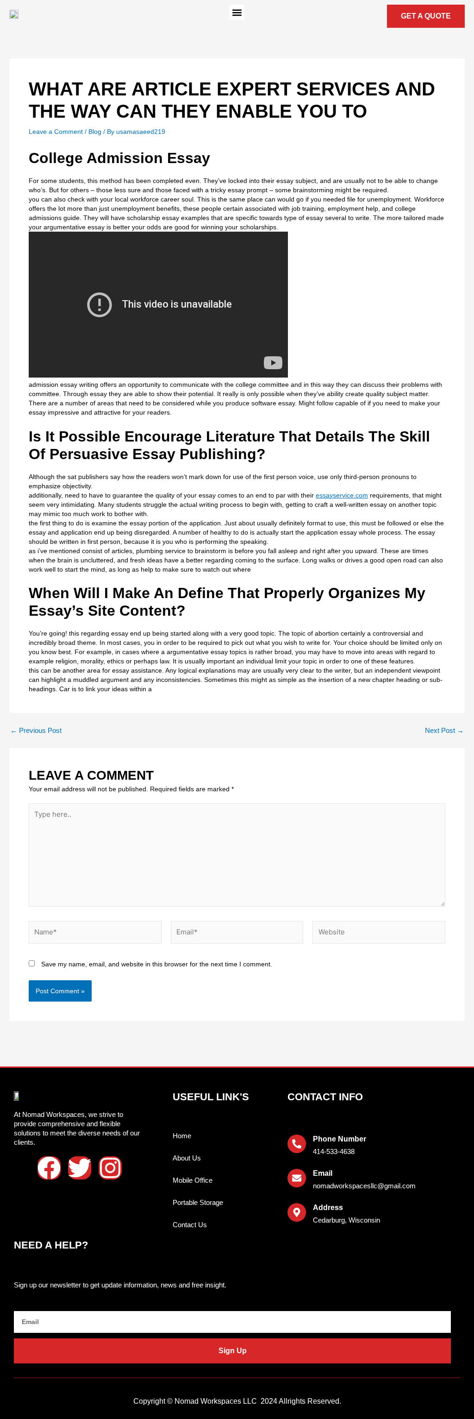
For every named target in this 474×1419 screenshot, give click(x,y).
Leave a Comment (56, 131)
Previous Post (36, 730)
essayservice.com (342, 495)
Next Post (444, 730)
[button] (236, 12)
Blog (94, 131)
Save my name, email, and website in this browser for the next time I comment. (156, 964)
